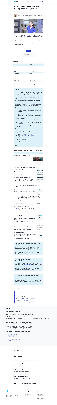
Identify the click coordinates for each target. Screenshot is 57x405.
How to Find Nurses (17, 356)
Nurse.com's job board (29, 135)
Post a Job (40, 1)
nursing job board (29, 35)
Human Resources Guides (41, 398)
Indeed (9, 341)
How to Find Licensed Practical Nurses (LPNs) (24, 383)
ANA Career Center (12, 336)
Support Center (39, 394)
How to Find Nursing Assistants (20, 363)
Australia (26, 397)
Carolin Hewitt (21, 14)
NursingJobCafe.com (12, 338)
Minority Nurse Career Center (14, 339)
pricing (16, 318)
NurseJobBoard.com (20, 136)
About (38, 392)
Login (32, 1)
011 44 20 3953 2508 (26, 300)
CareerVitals (10, 340)
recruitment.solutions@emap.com (29, 298)
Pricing (28, 1)
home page (29, 171)
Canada (26, 395)
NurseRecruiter (30, 136)
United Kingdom (28, 394)
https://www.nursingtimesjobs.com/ (29, 302)
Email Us (38, 397)
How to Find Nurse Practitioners (21, 369)
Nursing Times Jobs (17, 35)
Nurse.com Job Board (12, 332)
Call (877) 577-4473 (40, 395)
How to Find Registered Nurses (20, 376)
